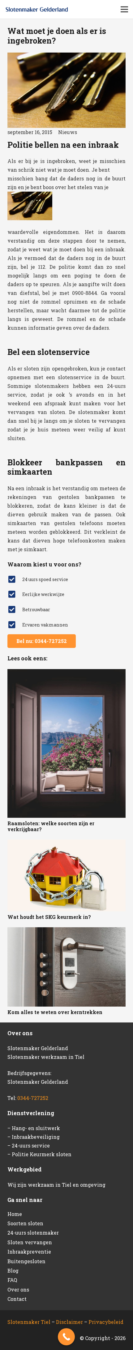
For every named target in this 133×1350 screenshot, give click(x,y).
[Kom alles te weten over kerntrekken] (66, 967)
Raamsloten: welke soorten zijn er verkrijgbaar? (50, 826)
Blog (13, 1270)
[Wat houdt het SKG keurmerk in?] (66, 875)
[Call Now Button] (66, 1336)
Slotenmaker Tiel (28, 1322)
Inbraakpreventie (29, 1251)
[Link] (37, 9)
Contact (17, 1299)
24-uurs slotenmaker (33, 1232)
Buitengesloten (26, 1261)
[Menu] (124, 9)
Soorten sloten (25, 1223)
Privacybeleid (105, 1322)
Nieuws (67, 132)
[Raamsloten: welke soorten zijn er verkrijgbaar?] (66, 743)
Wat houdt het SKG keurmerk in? (49, 917)
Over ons (18, 1289)
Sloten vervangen (29, 1242)
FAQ (12, 1280)
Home (14, 1214)
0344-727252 (32, 1098)
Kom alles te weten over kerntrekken (54, 1012)
